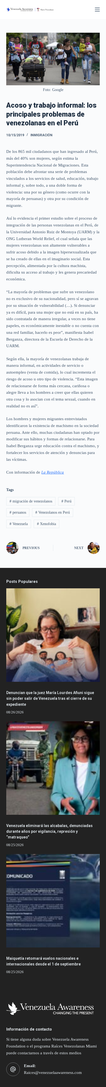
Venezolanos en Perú (52, 512)
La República (52, 472)
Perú (66, 501)
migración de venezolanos (31, 501)
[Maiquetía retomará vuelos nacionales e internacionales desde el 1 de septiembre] (52, 900)
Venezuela (19, 524)
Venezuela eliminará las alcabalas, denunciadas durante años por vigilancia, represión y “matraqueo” (49, 831)
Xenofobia (46, 524)
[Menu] (97, 9)
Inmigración (41, 135)
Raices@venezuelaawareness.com (53, 1072)
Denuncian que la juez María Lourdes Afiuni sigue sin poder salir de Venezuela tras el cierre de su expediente (50, 698)
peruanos (18, 512)
